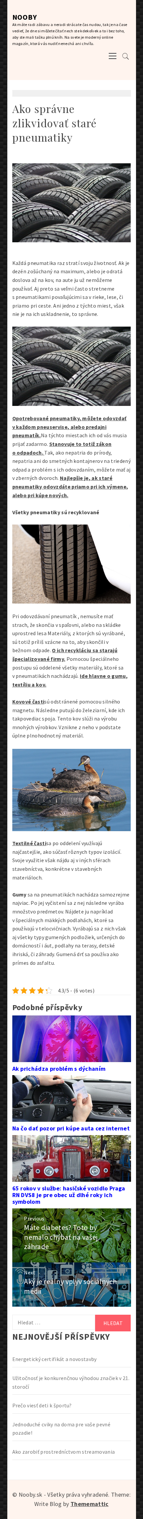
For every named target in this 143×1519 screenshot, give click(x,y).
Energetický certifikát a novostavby (54, 1359)
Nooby (24, 17)
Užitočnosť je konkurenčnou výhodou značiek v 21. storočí (70, 1382)
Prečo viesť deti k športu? (42, 1405)
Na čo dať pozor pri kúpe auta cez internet (71, 1128)
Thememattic (90, 1504)
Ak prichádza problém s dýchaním (59, 1068)
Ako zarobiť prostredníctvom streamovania (63, 1451)
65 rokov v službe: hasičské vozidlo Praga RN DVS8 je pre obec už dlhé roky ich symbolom (68, 1194)
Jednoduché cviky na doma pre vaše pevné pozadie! (61, 1428)
